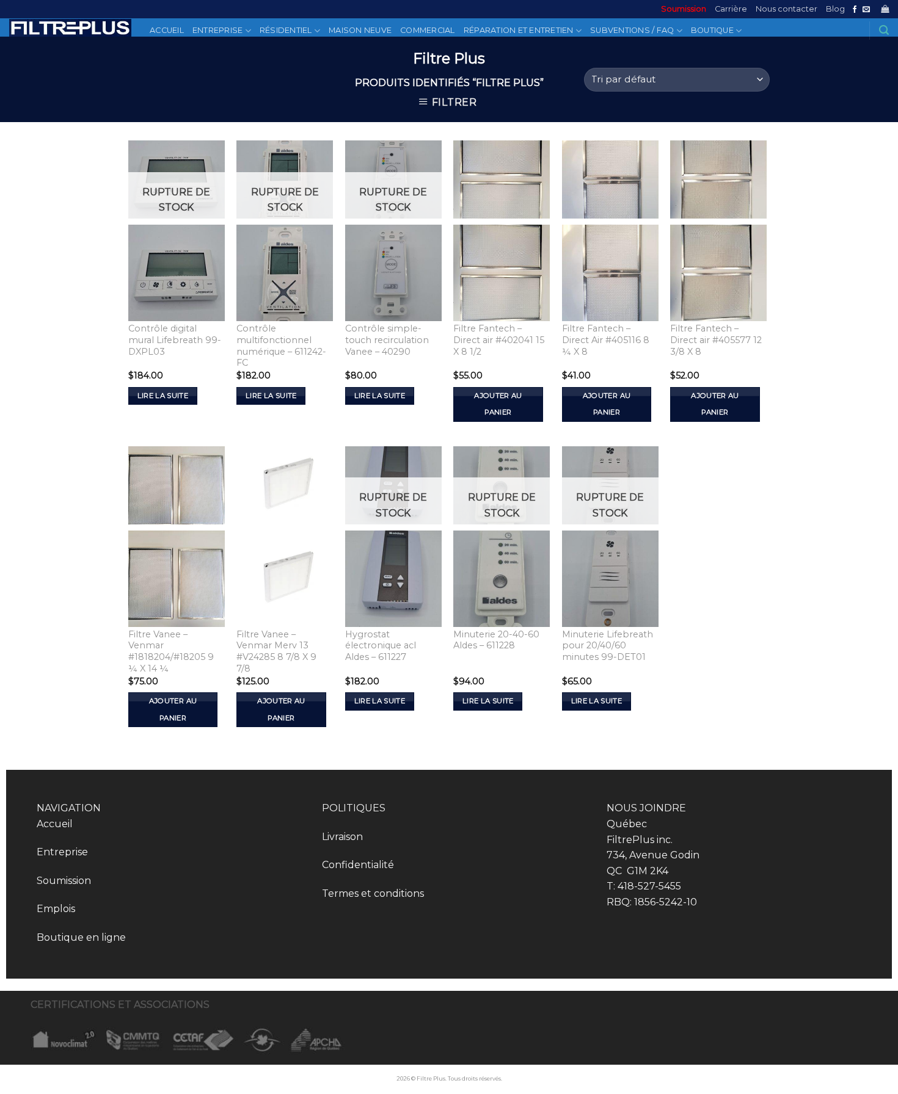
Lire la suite (163, 395)
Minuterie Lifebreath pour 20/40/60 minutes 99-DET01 (607, 645)
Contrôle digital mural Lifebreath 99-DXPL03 (174, 340)
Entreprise (217, 30)
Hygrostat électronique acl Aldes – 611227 (380, 645)
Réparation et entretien (519, 30)
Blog (835, 8)
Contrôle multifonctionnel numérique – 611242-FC (281, 345)
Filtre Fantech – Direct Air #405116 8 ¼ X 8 (605, 340)
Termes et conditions (373, 893)
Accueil (167, 30)
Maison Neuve (360, 30)
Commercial (427, 30)
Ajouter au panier (498, 404)
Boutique (712, 30)
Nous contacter (786, 8)
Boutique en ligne (81, 937)
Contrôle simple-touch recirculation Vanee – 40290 (387, 340)
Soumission (683, 8)
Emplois (56, 909)
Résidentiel (286, 30)
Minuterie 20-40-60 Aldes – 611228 (496, 640)
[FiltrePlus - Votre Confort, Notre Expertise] (70, 28)
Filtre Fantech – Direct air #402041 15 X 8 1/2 (498, 340)
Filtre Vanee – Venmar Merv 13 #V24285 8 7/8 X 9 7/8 (276, 651)
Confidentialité (358, 865)
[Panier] (885, 8)
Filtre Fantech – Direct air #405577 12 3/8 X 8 (716, 340)
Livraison (342, 836)
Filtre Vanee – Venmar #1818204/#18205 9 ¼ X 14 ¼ (171, 651)
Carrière (731, 8)
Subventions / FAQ (632, 30)
